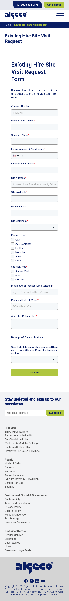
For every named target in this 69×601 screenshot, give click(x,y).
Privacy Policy (13, 506)
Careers (9, 467)
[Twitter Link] (32, 581)
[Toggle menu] (60, 15)
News (8, 546)
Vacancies (11, 471)
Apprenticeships (14, 475)
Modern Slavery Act (16, 514)
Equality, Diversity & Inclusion (22, 478)
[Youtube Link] (43, 581)
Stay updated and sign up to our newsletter (33, 401)
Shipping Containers (16, 431)
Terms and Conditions (17, 503)
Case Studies (12, 542)
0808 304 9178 (29, 4)
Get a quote (54, 4)
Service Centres (14, 534)
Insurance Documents (17, 522)
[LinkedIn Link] (37, 581)
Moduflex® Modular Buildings (22, 443)
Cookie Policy (13, 510)
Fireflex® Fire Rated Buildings (22, 450)
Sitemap (9, 486)
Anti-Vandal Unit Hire (16, 439)
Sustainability (12, 499)
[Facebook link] (26, 581)
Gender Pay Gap (14, 482)
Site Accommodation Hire (19, 435)
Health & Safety (14, 463)
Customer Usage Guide (18, 550)
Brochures (10, 538)
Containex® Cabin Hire (18, 447)
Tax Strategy (12, 518)
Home (8, 25)
